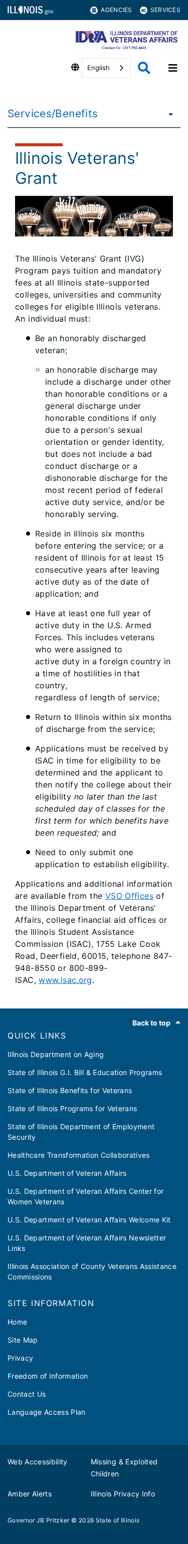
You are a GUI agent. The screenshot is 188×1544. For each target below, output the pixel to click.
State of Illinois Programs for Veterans (72, 1108)
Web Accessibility (38, 1461)
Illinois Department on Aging (56, 1054)
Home (17, 1322)
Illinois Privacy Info (123, 1493)
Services (165, 10)
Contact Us (27, 1394)
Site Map (23, 1340)
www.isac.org (65, 980)
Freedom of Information (48, 1376)
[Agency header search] (144, 68)
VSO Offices (129, 896)
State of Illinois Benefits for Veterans (70, 1090)
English (98, 68)
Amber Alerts (30, 1493)
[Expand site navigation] (172, 68)
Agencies (116, 10)
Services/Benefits (53, 113)
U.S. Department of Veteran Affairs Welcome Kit (89, 1219)
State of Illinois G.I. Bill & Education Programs (85, 1072)
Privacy (20, 1358)
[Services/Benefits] (167, 114)
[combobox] (106, 68)
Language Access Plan (47, 1412)
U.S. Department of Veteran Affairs (67, 1173)
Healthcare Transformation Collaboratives (79, 1155)
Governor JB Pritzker (39, 1520)
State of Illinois (118, 1520)
